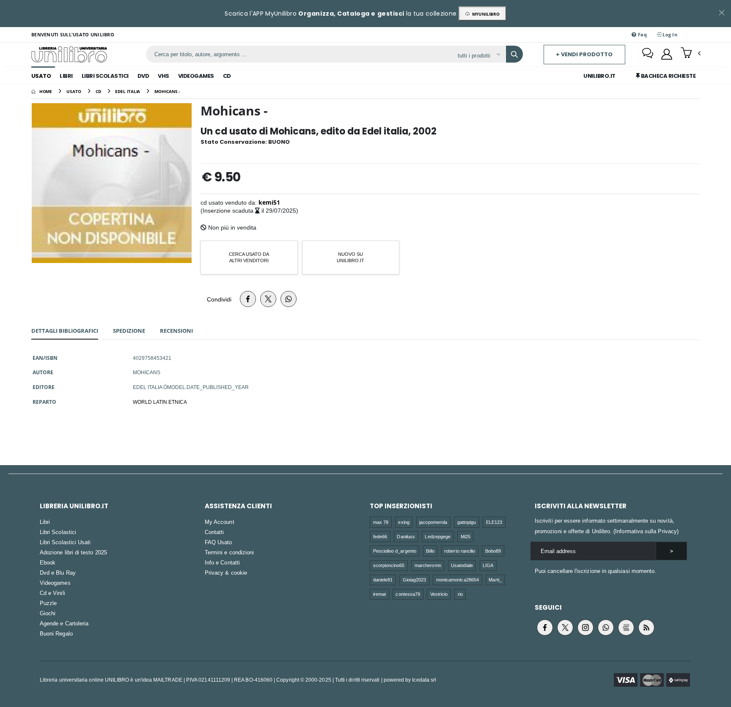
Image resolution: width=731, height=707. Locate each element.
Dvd (143, 76)
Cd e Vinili (52, 593)
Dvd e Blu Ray (58, 572)
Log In (669, 34)
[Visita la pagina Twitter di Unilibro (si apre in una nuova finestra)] (565, 627)
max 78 (380, 522)
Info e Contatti (222, 562)
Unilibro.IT (599, 76)
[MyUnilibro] (666, 54)
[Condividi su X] (268, 299)
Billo (430, 551)
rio (460, 594)
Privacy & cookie (226, 572)
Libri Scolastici (105, 76)
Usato (41, 76)
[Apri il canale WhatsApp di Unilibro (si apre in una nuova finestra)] (606, 627)
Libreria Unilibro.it (74, 505)
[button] (691, 54)
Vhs (163, 76)
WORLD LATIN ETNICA (160, 401)
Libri (66, 76)
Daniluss (406, 536)
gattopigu (466, 522)
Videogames (196, 76)
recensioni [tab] (176, 330)
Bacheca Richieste (667, 76)
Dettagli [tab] (64, 330)
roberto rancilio (459, 551)
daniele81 (383, 579)
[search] (514, 54)
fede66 (380, 536)
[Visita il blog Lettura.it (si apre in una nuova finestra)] (626, 627)
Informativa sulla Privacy (646, 531)
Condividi (219, 299)
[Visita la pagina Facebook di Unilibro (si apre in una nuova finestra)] (545, 627)
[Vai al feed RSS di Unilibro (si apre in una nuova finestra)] (646, 627)
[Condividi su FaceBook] (248, 299)
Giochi (47, 613)
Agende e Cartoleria (64, 623)
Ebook (47, 562)
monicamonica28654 (457, 579)
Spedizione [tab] (129, 330)
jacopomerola (433, 522)
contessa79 (408, 594)
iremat (379, 594)
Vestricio (439, 594)
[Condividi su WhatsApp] (288, 299)
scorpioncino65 (389, 565)
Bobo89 (493, 551)
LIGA (488, 565)
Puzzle (48, 603)
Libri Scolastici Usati (65, 542)
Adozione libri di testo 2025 (73, 552)
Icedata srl (424, 679)
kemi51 (269, 202)
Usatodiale (462, 565)
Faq (642, 34)
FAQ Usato (218, 542)
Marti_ (495, 579)
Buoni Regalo (56, 633)
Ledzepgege (438, 536)
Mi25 (465, 536)
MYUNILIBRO (485, 14)
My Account (219, 522)
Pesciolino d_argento (394, 551)
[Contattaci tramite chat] (647, 54)
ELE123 (494, 522)
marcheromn (428, 565)
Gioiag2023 (414, 579)
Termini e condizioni (229, 552)
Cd (227, 76)
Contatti (214, 532)
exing (403, 522)
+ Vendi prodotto (584, 54)
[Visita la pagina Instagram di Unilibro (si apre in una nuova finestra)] (585, 627)
